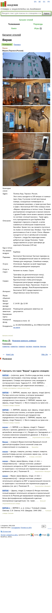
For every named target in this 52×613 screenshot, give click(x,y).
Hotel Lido (10, 354)
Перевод (17, 45)
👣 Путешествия (6, 531)
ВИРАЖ (5, 375)
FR (49, 2)
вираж (5, 427)
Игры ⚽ (38, 28)
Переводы (38, 24)
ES (44, 2)
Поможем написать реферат (24, 341)
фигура (43, 346)
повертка (6, 346)
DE (40, 2)
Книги (13, 28)
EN (35, 2)
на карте (16, 327)
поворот (22, 346)
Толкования (14, 24)
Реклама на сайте (26, 527)
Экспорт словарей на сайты (9, 535)
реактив (36, 346)
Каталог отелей (26, 20)
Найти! (46, 13)
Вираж (5, 442)
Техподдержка (15, 527)
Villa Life (44, 354)
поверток (14, 346)
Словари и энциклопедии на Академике (21, 9)
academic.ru (9, 4)
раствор (29, 346)
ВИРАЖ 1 (6, 508)
